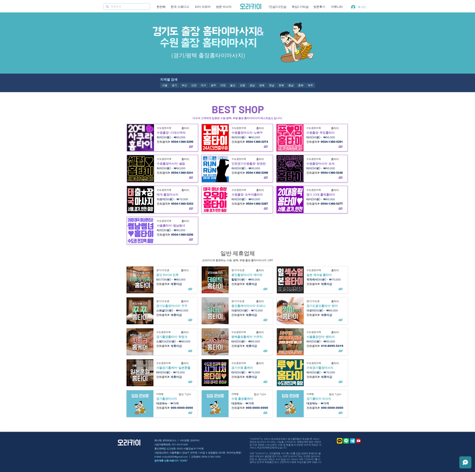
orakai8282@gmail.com (175, 456)
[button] (190, 413)
